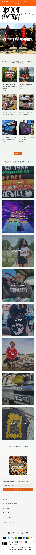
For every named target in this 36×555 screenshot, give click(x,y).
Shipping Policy (8, 517)
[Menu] (33, 14)
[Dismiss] (33, 541)
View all (18, 153)
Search (5, 499)
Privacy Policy (7, 508)
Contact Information (10, 504)
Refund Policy (7, 513)
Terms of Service (8, 522)
